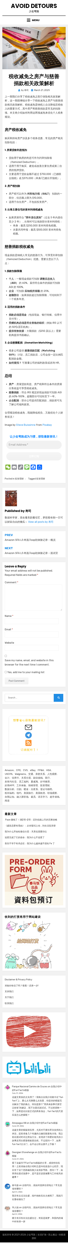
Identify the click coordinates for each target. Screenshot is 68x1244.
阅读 (7, 800)
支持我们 (9, 991)
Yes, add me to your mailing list (25, 672)
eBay (32, 770)
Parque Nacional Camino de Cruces (29, 1086)
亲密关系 (40, 774)
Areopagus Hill (19, 1123)
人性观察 (52, 774)
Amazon (9, 770)
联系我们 (9, 1003)
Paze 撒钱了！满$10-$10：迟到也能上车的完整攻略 (31, 819)
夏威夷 (34, 781)
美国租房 (40, 793)
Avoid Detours (34, 6)
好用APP (9, 785)
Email (9, 629)
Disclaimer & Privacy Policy (18, 979)
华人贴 (15, 1207)
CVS (25, 770)
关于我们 (9, 997)
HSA (48, 770)
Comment (11, 582)
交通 (30, 774)
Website (9, 642)
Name (9, 615)
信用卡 (15, 777)
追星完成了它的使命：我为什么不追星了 (25, 837)
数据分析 (9, 789)
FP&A (41, 770)
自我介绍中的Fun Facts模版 (44, 1123)
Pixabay (47, 424)
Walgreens (20, 774)
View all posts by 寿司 (40, 521)
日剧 (19, 789)
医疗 (47, 777)
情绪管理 (33, 785)
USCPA (8, 774)
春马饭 (15, 1185)
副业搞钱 (38, 777)
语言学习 (42, 796)
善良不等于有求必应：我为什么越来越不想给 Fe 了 (30, 843)
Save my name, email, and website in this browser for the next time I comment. (29, 662)
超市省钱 (54, 796)
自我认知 (9, 796)
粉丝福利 (9, 793)
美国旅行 (28, 793)
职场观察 (52, 793)
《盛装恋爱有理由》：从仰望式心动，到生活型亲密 (30, 825)
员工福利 (23, 781)
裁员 (33, 796)
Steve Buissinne (25, 424)
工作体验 (21, 785)
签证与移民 (46, 789)
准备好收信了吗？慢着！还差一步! (21, 985)
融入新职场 (22, 796)
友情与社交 (11, 781)
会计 (7, 777)
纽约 (19, 793)
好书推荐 (45, 781)
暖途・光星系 (31, 789)
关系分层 (26, 777)
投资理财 (19, 478)
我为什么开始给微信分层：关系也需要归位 (26, 831)
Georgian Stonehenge (23, 1152)
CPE (18, 770)
